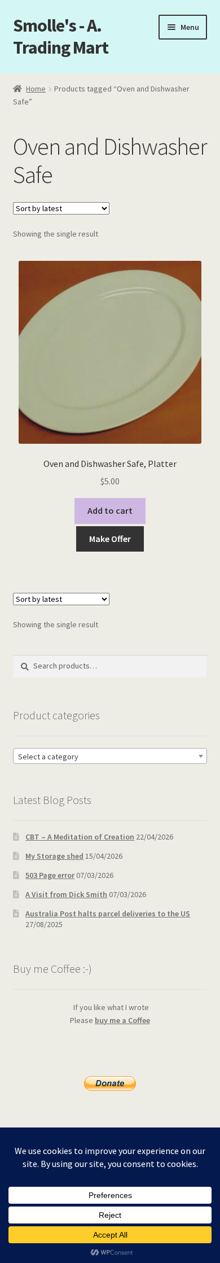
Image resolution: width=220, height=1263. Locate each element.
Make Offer (110, 538)
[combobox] (110, 756)
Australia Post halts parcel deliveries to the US (107, 913)
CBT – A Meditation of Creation (79, 837)
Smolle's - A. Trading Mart (60, 36)
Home (36, 89)
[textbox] (110, 756)
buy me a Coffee (122, 1020)
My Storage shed (54, 856)
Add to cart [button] (110, 510)
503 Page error (49, 875)
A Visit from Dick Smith (66, 894)
